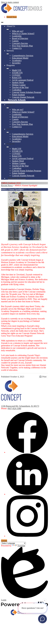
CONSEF (16, 75)
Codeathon (16, 90)
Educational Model (20, 58)
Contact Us (17, 48)
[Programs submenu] (8, 68)
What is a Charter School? (23, 33)
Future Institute (18, 95)
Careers (15, 41)
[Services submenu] (8, 53)
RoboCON (17, 77)
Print (44, 377)
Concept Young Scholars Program (26, 92)
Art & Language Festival (22, 80)
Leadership (17, 36)
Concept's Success (20, 43)
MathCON (16, 70)
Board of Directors (20, 38)
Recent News (7, 185)
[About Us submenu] (8, 29)
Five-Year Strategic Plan (22, 46)
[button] (8, 107)
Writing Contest (18, 85)
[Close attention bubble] (44, 601)
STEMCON (17, 73)
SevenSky (16, 63)
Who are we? (17, 31)
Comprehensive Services (22, 55)
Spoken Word (18, 82)
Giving (4, 540)
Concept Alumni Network (23, 97)
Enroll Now (12, 17)
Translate (21, 545)
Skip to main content (10, 2)
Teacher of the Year (20, 87)
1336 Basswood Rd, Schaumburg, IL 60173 (20, 406)
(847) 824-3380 (14, 408)
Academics (17, 60)
